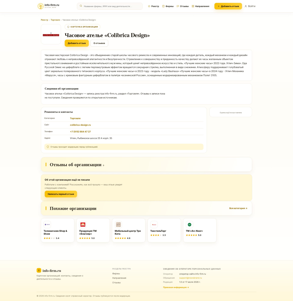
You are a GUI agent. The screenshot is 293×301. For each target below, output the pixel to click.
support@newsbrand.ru (190, 278)
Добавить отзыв (230, 6)
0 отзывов (99, 43)
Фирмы (170, 6)
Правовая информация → (176, 287)
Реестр (155, 6)
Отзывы (184, 6)
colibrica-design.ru (80, 125)
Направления (202, 6)
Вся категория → (238, 208)
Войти (251, 6)
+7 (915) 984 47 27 (80, 131)
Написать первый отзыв (61, 194)
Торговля (55, 20)
